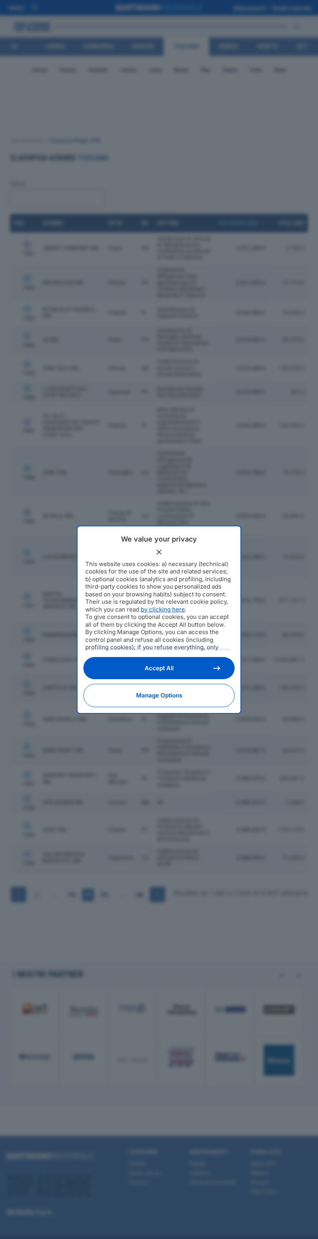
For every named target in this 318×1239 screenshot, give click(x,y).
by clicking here (163, 609)
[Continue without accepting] (159, 552)
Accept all (159, 668)
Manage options (159, 695)
